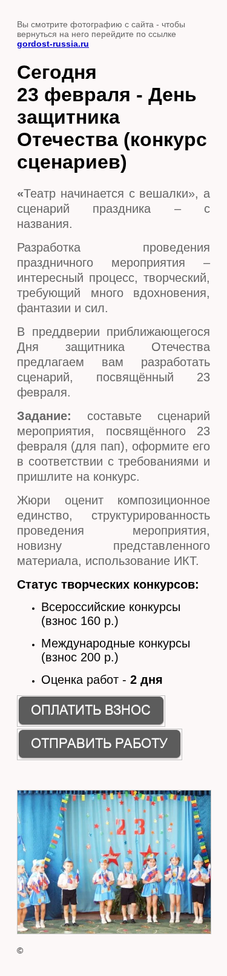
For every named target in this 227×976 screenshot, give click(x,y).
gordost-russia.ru (53, 43)
